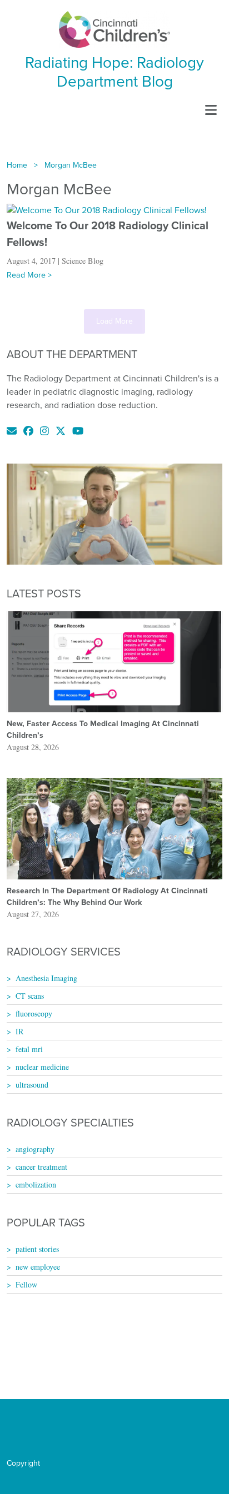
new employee (38, 1266)
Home (17, 165)
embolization (36, 1184)
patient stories (37, 1249)
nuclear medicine (42, 1067)
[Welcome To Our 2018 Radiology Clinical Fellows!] (107, 209)
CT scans (30, 995)
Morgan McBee (70, 165)
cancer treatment (41, 1166)
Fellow (26, 1284)
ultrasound (32, 1084)
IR (19, 1031)
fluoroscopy (34, 1013)
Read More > (29, 275)
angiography (35, 1149)
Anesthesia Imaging (46, 978)
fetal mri (29, 1049)
